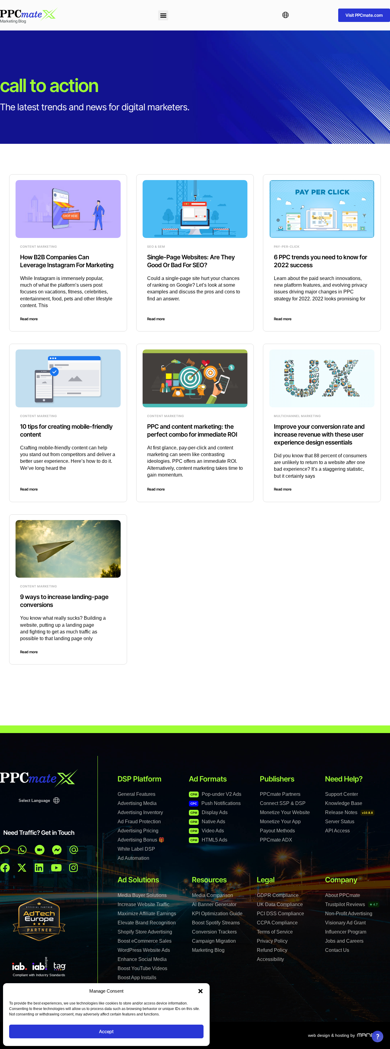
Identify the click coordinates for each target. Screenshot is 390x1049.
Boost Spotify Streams (216, 922)
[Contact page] (39, 850)
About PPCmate (342, 895)
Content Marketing (38, 246)
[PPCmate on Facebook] (5, 868)
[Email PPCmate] (73, 849)
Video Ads (207, 830)
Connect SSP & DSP (283, 803)
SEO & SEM (156, 246)
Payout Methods (277, 830)
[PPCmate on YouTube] (56, 868)
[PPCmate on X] (22, 868)
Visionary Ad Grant (345, 922)
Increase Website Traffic (143, 904)
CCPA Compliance (277, 922)
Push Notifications (215, 803)
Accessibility (270, 959)
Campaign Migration (214, 941)
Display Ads (209, 812)
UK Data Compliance (280, 904)
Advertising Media (137, 803)
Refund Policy (272, 950)
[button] (200, 991)
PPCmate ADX (276, 839)
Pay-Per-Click (287, 246)
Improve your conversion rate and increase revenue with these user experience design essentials (319, 434)
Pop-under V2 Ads (215, 794)
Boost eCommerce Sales (145, 941)
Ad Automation (133, 858)
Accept (106, 1031)
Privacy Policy (272, 941)
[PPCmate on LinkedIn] (39, 868)
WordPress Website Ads (144, 950)
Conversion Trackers (214, 931)
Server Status (339, 821)
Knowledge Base (343, 803)
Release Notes (349, 812)
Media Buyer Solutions (142, 895)
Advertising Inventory (140, 812)
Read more (29, 319)
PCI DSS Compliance (280, 913)
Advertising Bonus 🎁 (141, 839)
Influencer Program (345, 931)
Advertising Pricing (138, 830)
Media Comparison (212, 895)
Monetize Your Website (285, 812)
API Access (337, 830)
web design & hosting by (331, 1035)
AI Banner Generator (214, 904)
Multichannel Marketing (297, 416)
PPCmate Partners (280, 794)
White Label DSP (136, 849)
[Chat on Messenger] (57, 850)
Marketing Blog (208, 950)
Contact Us (337, 950)
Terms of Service (275, 931)
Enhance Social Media (142, 959)
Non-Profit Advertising (348, 913)
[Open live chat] (5, 850)
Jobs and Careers (344, 941)
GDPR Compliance (278, 895)
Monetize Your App (280, 821)
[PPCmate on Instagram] (73, 868)
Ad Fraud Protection (139, 821)
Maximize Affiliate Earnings (147, 913)
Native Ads (207, 821)
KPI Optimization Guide (217, 913)
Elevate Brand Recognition (147, 922)
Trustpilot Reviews (351, 904)
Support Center (341, 794)
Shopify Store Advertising (145, 931)
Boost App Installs (137, 977)
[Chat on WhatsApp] (22, 850)
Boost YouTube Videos (142, 968)
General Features (136, 794)
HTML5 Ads (208, 839)
